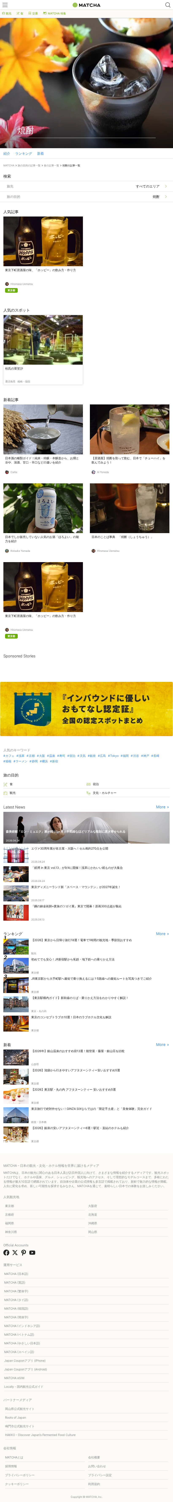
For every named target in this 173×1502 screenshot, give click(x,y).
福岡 (126, 755)
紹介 (6, 153)
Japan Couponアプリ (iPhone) (25, 1360)
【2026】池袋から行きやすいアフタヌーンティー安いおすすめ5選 (75, 1070)
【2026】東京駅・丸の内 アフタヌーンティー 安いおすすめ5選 (73, 1089)
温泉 (52, 755)
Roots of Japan (15, 1417)
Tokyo (114, 755)
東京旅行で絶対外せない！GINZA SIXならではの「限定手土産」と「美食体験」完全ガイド (91, 1108)
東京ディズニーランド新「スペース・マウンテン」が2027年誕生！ (76, 887)
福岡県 (9, 1223)
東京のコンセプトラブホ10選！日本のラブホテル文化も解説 (71, 1017)
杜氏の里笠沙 (14, 368)
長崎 (156, 755)
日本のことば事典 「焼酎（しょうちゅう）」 (123, 537)
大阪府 (92, 1206)
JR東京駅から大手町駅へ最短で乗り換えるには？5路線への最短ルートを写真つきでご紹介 (91, 978)
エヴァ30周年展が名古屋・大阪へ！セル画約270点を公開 (69, 848)
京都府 (9, 1214)
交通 (35, 13)
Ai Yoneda (103, 472)
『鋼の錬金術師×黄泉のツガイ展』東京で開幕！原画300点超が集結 (76, 906)
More (161, 807)
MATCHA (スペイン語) (19, 1352)
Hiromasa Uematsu (22, 284)
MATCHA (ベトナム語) (19, 1334)
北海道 (92, 1214)
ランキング (23, 153)
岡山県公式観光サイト (20, 1409)
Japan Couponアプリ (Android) (25, 1369)
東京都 (9, 1206)
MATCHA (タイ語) (16, 1300)
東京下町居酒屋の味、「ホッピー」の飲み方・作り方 (40, 270)
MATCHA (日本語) (16, 1274)
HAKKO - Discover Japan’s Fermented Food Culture (40, 1435)
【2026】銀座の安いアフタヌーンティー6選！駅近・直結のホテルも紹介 (80, 1128)
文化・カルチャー (104, 792)
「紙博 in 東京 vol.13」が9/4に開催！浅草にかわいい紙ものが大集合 (77, 867)
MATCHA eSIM (14, 1378)
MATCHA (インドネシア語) (22, 1326)
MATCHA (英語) (14, 1282)
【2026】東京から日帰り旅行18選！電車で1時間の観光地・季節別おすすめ (81, 940)
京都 (32, 755)
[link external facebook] (7, 1254)
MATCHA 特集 (57, 13)
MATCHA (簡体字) (16, 1317)
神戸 (146, 755)
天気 (82, 755)
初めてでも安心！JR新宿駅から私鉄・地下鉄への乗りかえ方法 (73, 959)
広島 (103, 755)
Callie (14, 472)
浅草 (21, 755)
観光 (8, 13)
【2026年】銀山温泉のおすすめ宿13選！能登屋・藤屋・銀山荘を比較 (77, 1051)
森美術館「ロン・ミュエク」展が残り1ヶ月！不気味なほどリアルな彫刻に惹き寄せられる (66, 831)
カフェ (9, 755)
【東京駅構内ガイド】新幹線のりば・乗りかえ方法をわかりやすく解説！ (80, 998)
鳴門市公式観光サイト (20, 1426)
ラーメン (21, 761)
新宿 (55, 761)
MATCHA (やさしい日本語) (22, 1343)
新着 (40, 153)
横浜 (45, 761)
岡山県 (92, 1232)
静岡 (35, 761)
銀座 (93, 755)
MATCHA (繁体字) (16, 1291)
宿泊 (72, 755)
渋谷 (136, 755)
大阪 (42, 755)
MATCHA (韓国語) (16, 1308)
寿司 (62, 755)
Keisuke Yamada (20, 551)
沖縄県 (92, 1223)
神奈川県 (11, 1232)
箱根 (8, 761)
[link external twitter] (16, 1254)
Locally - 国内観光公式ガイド (23, 1386)
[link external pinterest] (24, 1254)
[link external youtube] (33, 1254)
